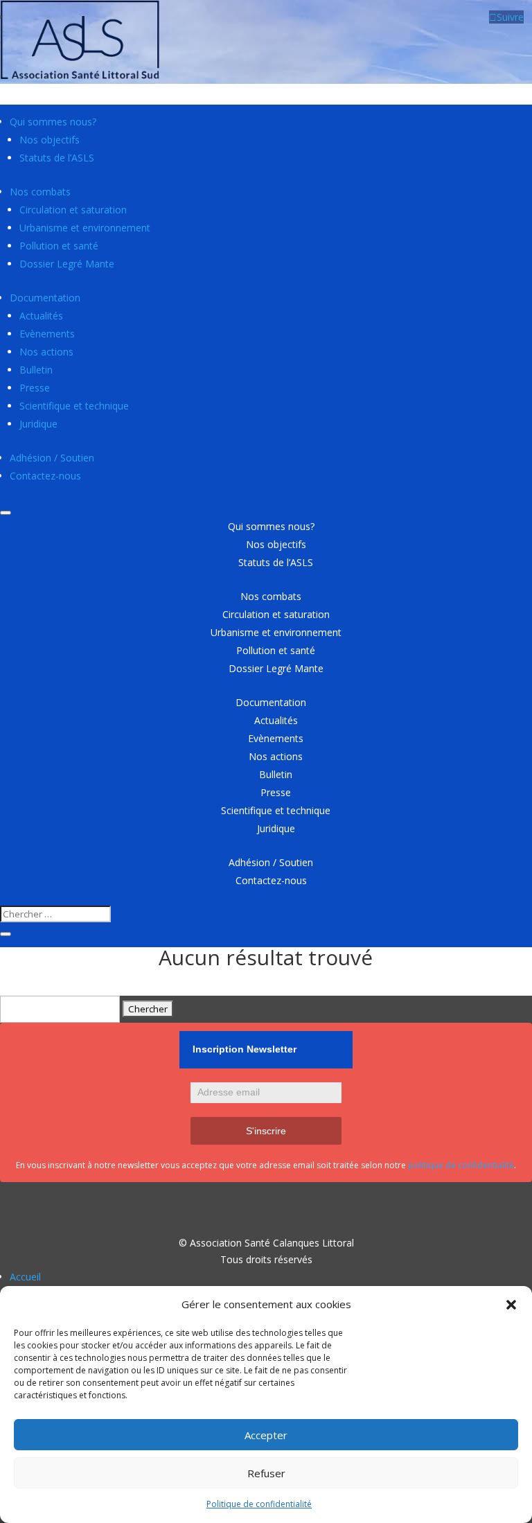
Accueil (25, 1276)
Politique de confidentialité (259, 1504)
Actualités (41, 315)
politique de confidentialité (461, 1165)
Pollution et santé (58, 245)
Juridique (38, 423)
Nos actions (46, 351)
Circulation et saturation (73, 209)
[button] (511, 1305)
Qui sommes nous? (53, 121)
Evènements (47, 333)
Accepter (266, 1435)
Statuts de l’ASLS (56, 157)
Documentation (45, 297)
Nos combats (40, 191)
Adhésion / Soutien (52, 457)
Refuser (266, 1473)
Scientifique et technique (74, 405)
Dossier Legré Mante (66, 263)
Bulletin (36, 369)
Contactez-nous (45, 475)
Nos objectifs (49, 139)
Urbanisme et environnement (84, 227)
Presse (34, 387)
